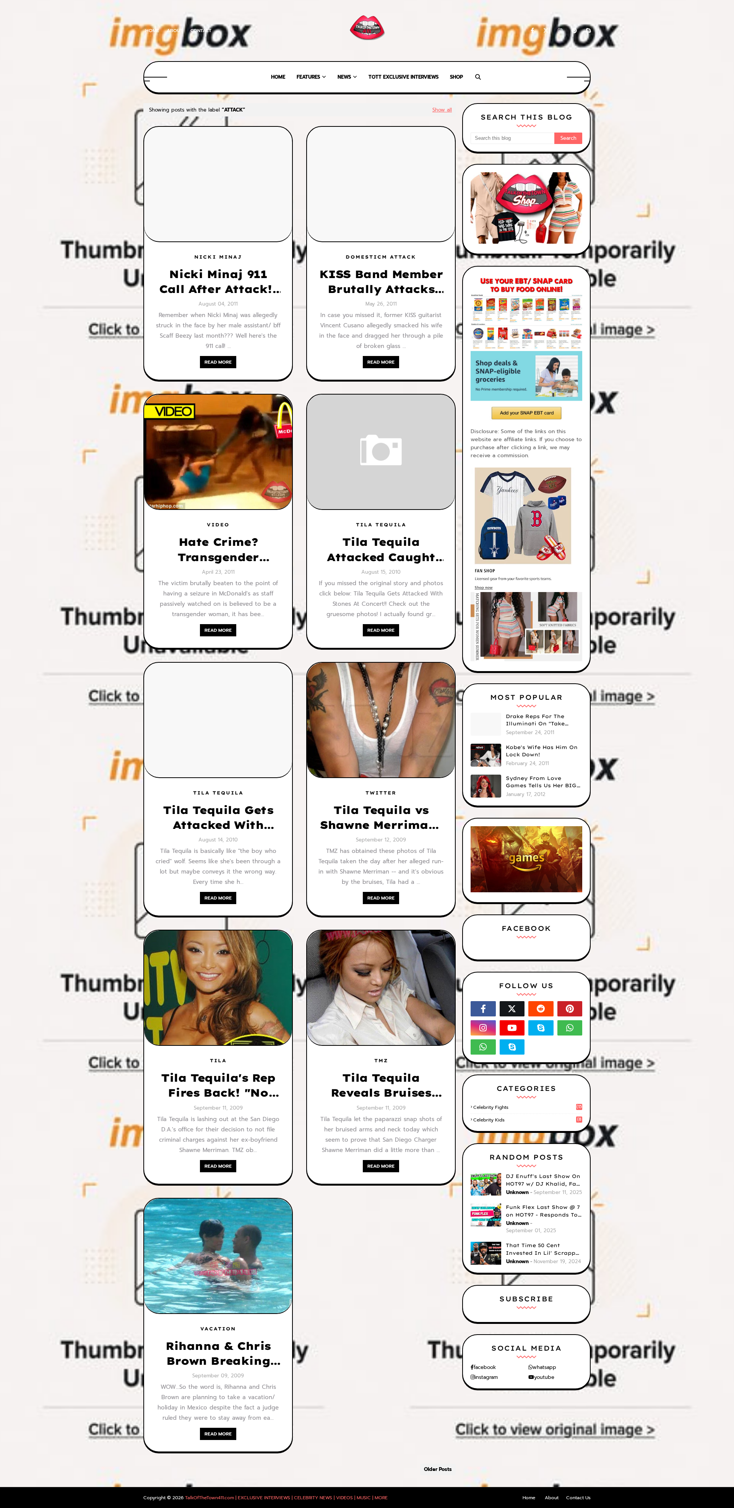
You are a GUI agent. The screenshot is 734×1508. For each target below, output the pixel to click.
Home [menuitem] (278, 77)
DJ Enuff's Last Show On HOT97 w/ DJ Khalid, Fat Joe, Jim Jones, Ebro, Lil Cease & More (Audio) (543, 1180)
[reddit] (541, 1008)
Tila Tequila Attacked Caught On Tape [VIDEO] (380, 549)
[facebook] (532, 30)
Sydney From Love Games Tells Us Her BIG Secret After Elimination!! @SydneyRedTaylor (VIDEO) (541, 782)
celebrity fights (527, 1107)
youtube (544, 1377)
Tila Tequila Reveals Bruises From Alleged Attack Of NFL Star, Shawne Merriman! (381, 1085)
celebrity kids (527, 1119)
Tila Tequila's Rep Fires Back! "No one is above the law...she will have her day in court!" (217, 1085)
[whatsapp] (570, 1028)
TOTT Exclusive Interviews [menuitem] (403, 77)
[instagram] (560, 30)
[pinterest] (574, 30)
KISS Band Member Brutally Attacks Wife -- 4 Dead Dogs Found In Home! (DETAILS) (381, 281)
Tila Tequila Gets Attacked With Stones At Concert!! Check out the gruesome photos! (218, 817)
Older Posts (438, 1469)
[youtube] (512, 1028)
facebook (485, 1367)
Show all (442, 109)
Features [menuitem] (308, 77)
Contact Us (578, 1497)
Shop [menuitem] (456, 77)
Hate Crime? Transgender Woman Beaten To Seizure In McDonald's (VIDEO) (218, 549)
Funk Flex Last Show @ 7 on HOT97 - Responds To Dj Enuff (543, 1211)
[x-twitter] (546, 30)
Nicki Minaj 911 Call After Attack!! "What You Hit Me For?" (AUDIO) (218, 281)
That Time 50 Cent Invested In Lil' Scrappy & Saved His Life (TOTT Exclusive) (542, 1249)
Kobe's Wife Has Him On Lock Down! (542, 751)
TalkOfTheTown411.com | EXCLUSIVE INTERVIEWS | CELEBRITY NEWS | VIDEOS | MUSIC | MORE (286, 1497)
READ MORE (218, 362)
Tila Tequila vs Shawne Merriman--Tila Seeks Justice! (381, 817)
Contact (200, 30)
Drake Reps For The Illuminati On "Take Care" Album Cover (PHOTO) (535, 720)
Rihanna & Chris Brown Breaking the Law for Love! (218, 1353)
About (175, 30)
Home (152, 30)
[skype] (587, 30)
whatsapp (544, 1367)
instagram (486, 1377)
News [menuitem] (344, 77)
